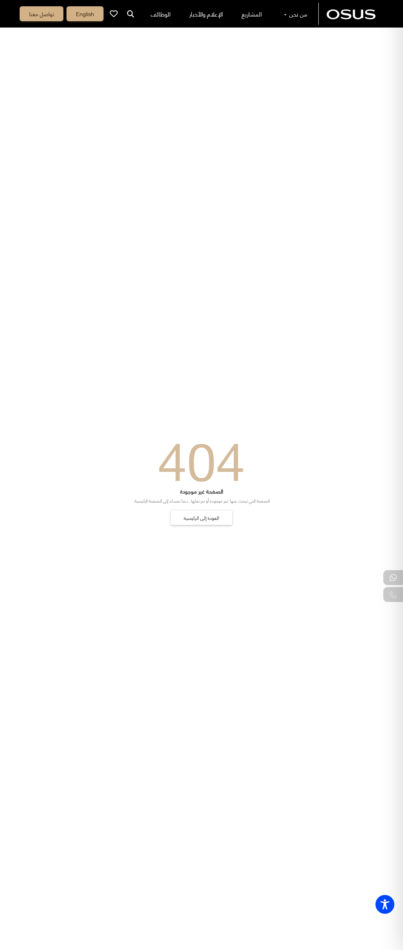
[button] (85, 13)
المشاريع (252, 13)
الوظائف (160, 13)
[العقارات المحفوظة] (114, 14)
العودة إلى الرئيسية (201, 517)
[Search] (130, 13)
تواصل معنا (41, 13)
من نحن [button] (297, 13)
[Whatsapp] (393, 577)
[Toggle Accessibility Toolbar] (385, 904)
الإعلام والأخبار (206, 13)
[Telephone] (393, 594)
